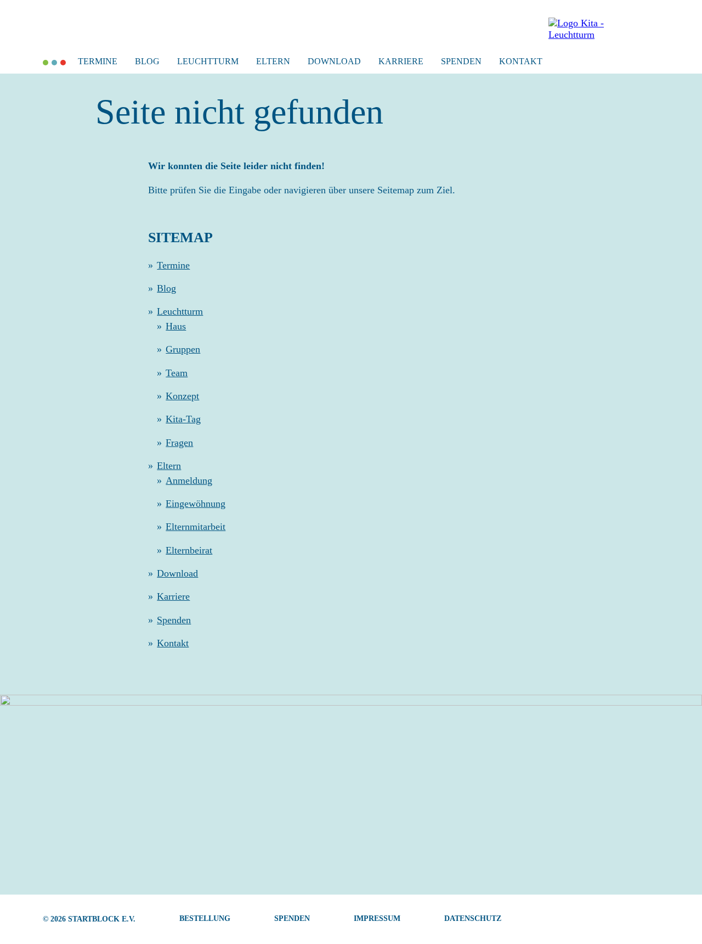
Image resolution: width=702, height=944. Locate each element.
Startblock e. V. (45, 62)
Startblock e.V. (101, 918)
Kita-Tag (183, 419)
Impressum (377, 918)
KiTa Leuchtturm (63, 62)
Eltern (273, 61)
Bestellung (204, 918)
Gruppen (183, 349)
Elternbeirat (189, 550)
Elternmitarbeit (195, 526)
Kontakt (520, 61)
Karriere (400, 61)
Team (177, 372)
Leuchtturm (208, 61)
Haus (176, 326)
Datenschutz (472, 918)
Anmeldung (189, 480)
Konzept (182, 395)
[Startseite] (595, 34)
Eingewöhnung (195, 503)
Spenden (461, 61)
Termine (97, 61)
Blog (147, 61)
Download (334, 61)
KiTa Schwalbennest (54, 62)
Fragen (179, 442)
